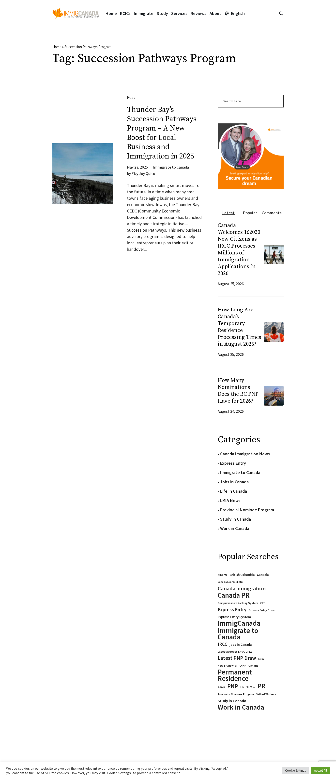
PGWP (221, 687)
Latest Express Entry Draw (235, 651)
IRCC (222, 644)
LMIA (261, 658)
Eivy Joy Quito (143, 173)
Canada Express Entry (230, 581)
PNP (232, 686)
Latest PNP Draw (237, 658)
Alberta (223, 575)
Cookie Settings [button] (295, 770)
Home (56, 46)
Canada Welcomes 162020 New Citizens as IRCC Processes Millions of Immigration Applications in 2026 (239, 249)
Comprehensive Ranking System (238, 603)
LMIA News (230, 500)
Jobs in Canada (234, 482)
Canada (263, 574)
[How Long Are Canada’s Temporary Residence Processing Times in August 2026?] (274, 331)
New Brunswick (227, 665)
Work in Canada (234, 528)
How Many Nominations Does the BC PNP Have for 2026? (238, 390)
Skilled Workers (266, 694)
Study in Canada (235, 519)
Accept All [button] (320, 770)
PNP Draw (247, 687)
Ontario (253, 665)
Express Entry (233, 463)
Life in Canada (233, 491)
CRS (262, 603)
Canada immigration (242, 588)
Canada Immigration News (245, 454)
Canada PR (234, 595)
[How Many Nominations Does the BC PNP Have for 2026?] (274, 395)
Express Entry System (234, 617)
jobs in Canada (240, 645)
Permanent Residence (235, 675)
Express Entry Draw (262, 610)
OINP (243, 665)
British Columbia (242, 575)
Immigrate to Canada (171, 167)
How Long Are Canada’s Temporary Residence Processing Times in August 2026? (239, 326)
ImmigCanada (239, 623)
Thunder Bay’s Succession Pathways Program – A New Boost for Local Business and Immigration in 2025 (162, 133)
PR (261, 686)
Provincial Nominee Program (247, 510)
